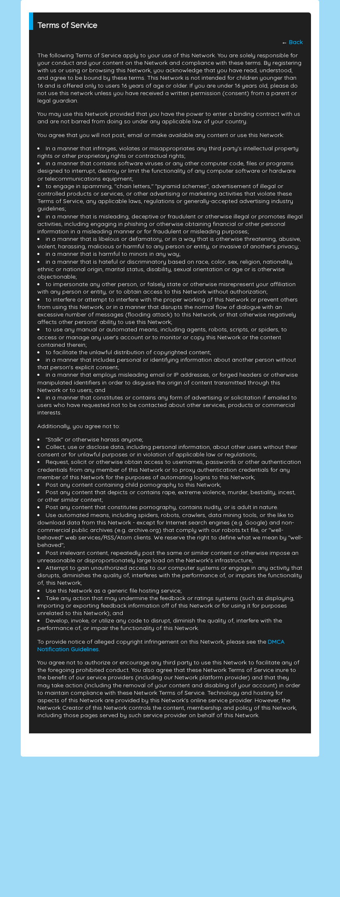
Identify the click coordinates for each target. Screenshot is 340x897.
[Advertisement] (170, 815)
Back (296, 42)
